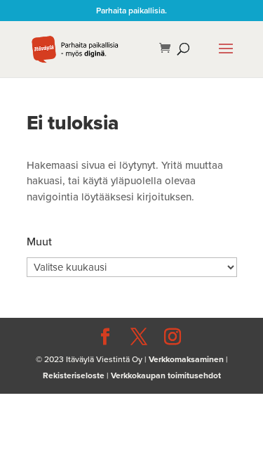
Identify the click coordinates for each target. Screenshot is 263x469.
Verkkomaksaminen (186, 359)
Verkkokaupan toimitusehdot (166, 375)
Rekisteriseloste (73, 375)
